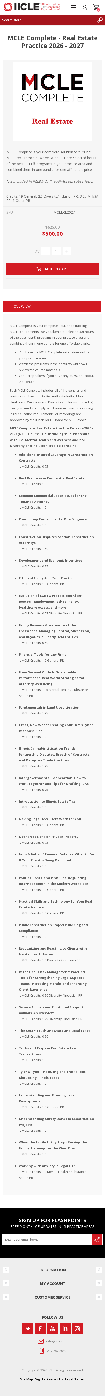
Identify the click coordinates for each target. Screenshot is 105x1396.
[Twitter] (27, 1328)
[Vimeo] (65, 1328)
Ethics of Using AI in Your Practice (46, 578)
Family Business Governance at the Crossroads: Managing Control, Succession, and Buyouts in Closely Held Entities (54, 631)
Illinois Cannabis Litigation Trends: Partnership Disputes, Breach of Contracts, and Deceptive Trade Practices (54, 754)
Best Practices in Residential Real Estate (51, 478)
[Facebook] (40, 1328)
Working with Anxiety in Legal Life (47, 1166)
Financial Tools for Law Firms (42, 654)
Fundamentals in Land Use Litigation (49, 707)
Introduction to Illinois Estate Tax (47, 801)
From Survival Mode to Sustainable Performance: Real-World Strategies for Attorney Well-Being (51, 678)
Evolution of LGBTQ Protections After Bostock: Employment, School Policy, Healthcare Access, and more (50, 601)
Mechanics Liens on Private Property (48, 836)
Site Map (26, 1379)
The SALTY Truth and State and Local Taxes (54, 1030)
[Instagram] (77, 1328)
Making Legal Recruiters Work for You (50, 819)
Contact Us (55, 1379)
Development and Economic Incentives (50, 560)
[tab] (52, 307)
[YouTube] (52, 1328)
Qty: (37, 251)
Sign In (40, 1379)
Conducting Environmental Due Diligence (53, 519)
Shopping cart (95, 7)
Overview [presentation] (22, 306)
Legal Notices (75, 1379)
